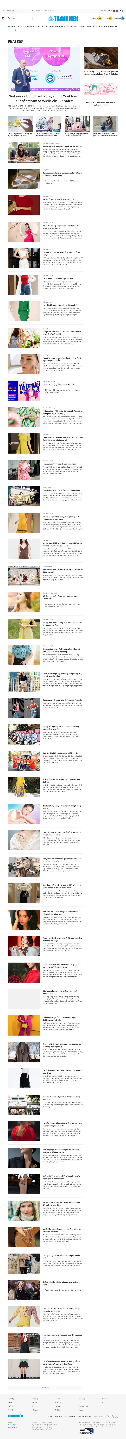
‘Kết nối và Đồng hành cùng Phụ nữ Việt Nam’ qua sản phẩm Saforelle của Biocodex (44, 98)
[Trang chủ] (9, 26)
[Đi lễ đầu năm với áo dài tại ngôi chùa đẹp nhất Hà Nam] (24, 787)
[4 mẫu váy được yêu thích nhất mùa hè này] (24, 470)
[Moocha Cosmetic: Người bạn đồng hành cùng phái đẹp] (24, 1105)
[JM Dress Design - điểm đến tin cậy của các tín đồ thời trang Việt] (24, 576)
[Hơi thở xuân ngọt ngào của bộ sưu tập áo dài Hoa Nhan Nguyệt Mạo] (24, 232)
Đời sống (38, 26)
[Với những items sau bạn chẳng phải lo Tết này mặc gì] (24, 258)
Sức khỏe (45, 26)
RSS (65, 1416)
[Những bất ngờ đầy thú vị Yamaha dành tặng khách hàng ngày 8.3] (24, 734)
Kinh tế (31, 26)
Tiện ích (44, 11)
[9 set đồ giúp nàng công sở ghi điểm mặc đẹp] (24, 311)
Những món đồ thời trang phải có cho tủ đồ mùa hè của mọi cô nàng (62, 624)
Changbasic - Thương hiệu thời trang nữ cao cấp (62, 700)
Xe (94, 26)
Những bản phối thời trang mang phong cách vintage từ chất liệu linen (61, 518)
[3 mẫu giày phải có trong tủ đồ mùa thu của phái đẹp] (24, 1343)
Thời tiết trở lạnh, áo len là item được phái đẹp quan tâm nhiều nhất (61, 1309)
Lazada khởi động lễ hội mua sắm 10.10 (58, 384)
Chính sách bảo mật (84, 1416)
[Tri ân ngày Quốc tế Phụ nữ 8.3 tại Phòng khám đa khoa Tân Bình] (48, 124)
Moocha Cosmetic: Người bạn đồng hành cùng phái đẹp (61, 1098)
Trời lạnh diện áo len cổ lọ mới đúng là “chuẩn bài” (61, 1257)
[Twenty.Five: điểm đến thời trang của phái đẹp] (24, 496)
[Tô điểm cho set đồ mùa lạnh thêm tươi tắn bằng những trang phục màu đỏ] (24, 1131)
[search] (20, 18)
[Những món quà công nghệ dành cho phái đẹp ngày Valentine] (77, 124)
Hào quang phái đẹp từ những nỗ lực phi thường (62, 146)
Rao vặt (105, 1402)
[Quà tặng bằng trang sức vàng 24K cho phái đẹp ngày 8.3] (24, 814)
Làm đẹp (45, 328)
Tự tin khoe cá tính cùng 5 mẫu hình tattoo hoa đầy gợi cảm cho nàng (62, 833)
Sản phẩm (46, 170)
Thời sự (19, 26)
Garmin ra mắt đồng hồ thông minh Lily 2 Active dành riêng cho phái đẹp (62, 174)
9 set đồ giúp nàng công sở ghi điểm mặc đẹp (61, 305)
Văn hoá (58, 1402)
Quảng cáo (58, 1416)
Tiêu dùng (104, 26)
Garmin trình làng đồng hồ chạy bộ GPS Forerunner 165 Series (63, 182)
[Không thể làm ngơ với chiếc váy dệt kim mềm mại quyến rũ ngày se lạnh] (24, 1184)
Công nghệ (88, 26)
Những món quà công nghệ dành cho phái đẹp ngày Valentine (77, 134)
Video (98, 26)
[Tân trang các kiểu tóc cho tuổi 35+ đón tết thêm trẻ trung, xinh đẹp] (24, 946)
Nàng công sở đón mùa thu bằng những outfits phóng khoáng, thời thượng (62, 412)
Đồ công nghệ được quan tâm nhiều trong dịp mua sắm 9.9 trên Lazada (62, 391)
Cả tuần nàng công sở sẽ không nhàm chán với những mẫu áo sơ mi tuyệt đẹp (61, 650)
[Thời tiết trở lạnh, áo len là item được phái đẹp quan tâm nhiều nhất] (24, 1316)
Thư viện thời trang (49, 408)
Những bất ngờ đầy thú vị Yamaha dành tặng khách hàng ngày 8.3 (61, 727)
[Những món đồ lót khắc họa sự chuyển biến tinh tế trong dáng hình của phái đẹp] (24, 549)
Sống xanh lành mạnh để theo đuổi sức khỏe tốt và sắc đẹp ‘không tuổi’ (62, 333)
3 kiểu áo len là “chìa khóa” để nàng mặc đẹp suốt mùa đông (63, 1071)
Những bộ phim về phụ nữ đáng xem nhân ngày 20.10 (62, 1283)
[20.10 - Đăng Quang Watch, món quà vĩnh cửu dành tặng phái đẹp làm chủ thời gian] (101, 58)
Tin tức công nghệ (49, 381)
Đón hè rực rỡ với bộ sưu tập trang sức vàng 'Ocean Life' (60, 597)
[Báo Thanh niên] (15, 1416)
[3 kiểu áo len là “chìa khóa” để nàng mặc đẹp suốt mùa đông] (24, 1078)
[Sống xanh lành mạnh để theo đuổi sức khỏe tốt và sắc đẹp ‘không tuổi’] (24, 338)
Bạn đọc (105, 1399)
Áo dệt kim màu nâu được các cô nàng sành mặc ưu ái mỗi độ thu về (62, 1230)
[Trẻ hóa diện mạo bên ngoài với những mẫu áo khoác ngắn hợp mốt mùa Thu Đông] (24, 1369)
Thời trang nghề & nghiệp (51, 143)
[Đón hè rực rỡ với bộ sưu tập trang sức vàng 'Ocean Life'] (24, 602)
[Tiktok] (120, 11)
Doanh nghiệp (47, 566)
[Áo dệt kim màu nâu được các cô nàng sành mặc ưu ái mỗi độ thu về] (24, 1237)
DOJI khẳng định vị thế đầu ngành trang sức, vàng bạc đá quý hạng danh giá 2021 (62, 605)
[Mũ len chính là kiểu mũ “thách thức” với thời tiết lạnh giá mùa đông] (24, 1211)
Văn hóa (69, 26)
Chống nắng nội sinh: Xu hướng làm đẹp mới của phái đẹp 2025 (20, 134)
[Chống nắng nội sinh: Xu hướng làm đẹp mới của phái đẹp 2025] (20, 124)
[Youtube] (114, 11)
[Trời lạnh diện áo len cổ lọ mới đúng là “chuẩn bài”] (24, 1264)
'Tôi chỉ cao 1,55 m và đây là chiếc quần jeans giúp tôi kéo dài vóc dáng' (105, 134)
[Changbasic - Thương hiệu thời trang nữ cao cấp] (24, 708)
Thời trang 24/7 (48, 196)
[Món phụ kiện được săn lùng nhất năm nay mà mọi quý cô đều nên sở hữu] (24, 1158)
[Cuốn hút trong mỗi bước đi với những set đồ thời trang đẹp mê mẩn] (24, 1025)
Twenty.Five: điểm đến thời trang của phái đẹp (61, 490)
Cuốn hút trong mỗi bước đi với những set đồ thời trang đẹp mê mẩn (61, 1018)
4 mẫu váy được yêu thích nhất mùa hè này (60, 464)
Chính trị (14, 26)
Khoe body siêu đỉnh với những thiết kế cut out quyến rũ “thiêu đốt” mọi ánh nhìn (62, 886)
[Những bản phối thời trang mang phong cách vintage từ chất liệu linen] (24, 523)
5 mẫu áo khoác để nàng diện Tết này (58, 279)
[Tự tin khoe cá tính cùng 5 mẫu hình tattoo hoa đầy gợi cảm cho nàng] (24, 840)
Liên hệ (50, 11)
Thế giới (26, 26)
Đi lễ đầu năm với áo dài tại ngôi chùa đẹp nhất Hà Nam (61, 780)
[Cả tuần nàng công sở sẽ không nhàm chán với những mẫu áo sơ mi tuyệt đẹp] (24, 655)
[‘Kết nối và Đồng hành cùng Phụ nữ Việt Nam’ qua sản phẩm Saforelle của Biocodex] (44, 69)
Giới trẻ (51, 26)
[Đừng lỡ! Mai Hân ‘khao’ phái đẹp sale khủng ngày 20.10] (101, 89)
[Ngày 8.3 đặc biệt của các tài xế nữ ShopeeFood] (24, 761)
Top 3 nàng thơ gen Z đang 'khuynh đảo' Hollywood (63, 1290)
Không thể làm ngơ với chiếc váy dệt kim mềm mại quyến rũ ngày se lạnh (61, 1177)
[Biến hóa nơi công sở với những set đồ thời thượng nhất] (24, 999)
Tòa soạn (72, 1416)
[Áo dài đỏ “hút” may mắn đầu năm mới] (24, 205)
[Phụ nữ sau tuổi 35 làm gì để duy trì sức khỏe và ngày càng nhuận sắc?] (24, 364)
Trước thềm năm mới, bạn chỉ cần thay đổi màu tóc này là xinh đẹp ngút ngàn (62, 966)
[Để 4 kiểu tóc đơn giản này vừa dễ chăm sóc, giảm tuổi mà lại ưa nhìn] (24, 920)
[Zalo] (123, 11)
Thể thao (81, 26)
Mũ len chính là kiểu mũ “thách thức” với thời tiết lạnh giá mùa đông (61, 1204)
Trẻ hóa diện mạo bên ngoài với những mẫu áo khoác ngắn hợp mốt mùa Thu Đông (61, 1362)
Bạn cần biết (36, 11)
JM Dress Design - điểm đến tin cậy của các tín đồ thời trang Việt (63, 571)
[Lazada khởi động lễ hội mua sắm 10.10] (24, 391)
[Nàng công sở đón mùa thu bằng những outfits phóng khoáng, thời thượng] (24, 417)
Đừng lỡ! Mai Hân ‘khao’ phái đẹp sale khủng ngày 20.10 (100, 104)
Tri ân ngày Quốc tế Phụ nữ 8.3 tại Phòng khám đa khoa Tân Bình (47, 134)
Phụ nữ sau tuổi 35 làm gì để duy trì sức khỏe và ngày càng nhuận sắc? (62, 359)
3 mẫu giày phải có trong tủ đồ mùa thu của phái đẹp (62, 1336)
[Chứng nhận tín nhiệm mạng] (86, 1431)
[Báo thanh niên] (63, 18)
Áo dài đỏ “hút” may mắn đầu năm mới (58, 199)
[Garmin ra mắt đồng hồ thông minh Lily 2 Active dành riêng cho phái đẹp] (24, 179)
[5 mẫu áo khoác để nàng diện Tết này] (24, 285)
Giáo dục (57, 26)
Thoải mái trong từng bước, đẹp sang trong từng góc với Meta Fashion (62, 675)
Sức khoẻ (35, 1402)
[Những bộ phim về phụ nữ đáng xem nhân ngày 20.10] (24, 1290)
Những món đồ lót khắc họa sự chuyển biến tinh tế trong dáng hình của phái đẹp (62, 544)
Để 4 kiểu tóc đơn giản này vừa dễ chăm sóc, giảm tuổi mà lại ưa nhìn (60, 913)
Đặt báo (49, 1416)
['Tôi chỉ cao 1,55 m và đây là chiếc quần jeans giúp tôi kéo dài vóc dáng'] (105, 124)
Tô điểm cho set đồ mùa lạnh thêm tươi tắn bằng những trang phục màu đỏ (62, 1124)
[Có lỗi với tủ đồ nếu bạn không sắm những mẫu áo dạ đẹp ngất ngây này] (24, 1052)
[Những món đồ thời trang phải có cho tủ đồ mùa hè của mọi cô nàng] (24, 629)
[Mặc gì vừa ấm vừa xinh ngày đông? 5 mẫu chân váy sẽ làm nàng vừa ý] (24, 867)
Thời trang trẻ (112, 26)
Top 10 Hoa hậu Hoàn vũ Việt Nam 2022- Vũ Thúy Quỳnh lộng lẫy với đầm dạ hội (63, 438)
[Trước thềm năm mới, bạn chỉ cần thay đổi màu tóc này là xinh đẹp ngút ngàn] (24, 973)
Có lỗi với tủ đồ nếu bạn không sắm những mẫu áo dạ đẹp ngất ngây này (62, 1045)
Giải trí (75, 26)
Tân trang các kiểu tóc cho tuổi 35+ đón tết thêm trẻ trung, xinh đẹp (62, 939)
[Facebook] (117, 11)
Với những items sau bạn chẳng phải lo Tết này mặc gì (62, 253)
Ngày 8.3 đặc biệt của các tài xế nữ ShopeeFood (61, 753)
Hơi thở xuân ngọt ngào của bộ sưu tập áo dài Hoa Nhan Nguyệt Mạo (61, 227)
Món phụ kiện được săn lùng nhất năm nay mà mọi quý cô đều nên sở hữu (62, 1151)
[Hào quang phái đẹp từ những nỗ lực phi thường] (24, 152)
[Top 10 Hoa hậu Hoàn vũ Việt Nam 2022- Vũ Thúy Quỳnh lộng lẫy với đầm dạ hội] (24, 443)
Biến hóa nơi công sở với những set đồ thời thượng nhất (60, 992)
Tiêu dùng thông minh (50, 593)
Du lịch (63, 26)
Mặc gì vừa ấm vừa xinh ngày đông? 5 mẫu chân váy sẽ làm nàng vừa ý (62, 860)
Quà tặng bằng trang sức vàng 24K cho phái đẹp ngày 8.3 (62, 807)
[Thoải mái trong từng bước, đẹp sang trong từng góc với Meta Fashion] (24, 682)
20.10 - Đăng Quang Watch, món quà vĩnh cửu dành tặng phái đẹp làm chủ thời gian (101, 72)
